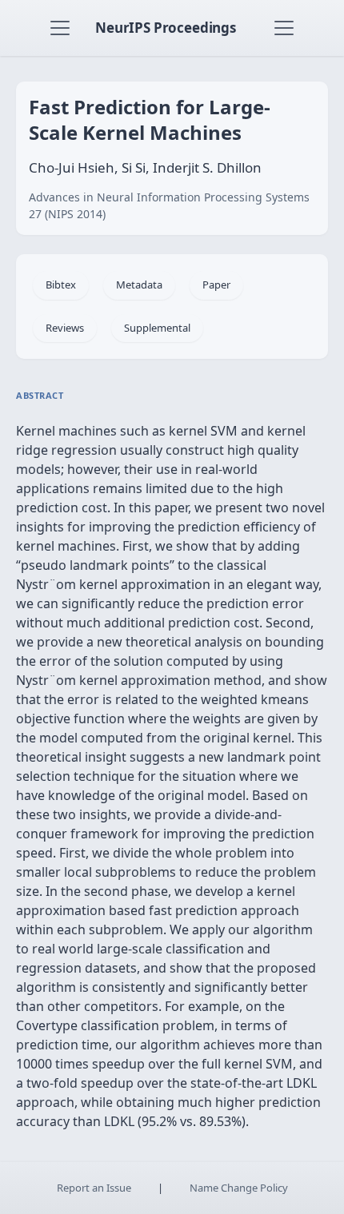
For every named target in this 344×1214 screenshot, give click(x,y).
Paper (216, 284)
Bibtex (61, 284)
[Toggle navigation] (60, 28)
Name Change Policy (239, 1187)
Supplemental (157, 327)
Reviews (65, 327)
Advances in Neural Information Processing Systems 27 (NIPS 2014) (169, 205)
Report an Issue (94, 1187)
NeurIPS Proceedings (165, 27)
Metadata (139, 284)
